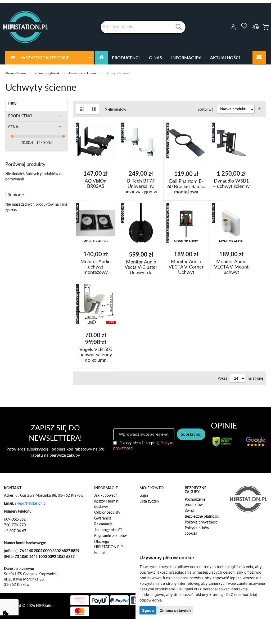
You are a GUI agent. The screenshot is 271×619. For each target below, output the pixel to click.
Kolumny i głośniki (47, 73)
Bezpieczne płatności (202, 516)
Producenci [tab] (20, 116)
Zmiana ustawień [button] (175, 610)
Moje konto (226, 27)
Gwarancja (102, 518)
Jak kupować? (105, 495)
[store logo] (25, 27)
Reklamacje (103, 524)
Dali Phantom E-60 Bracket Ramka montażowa (186, 186)
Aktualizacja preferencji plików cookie (5, 613)
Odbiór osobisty (107, 512)
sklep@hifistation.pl (30, 503)
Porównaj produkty (255, 26)
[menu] (135, 57)
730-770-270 (15, 525)
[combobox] (143, 27)
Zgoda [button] (148, 610)
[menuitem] (49, 57)
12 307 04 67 (15, 531)
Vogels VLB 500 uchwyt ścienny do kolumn (95, 355)
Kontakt (100, 553)
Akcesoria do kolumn (83, 73)
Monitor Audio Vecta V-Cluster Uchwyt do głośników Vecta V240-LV (141, 273)
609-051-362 (15, 519)
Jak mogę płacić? (108, 530)
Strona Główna (16, 73)
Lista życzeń (149, 501)
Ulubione (244, 26)
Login (143, 495)
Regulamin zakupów (110, 536)
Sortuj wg (205, 109)
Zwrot (190, 511)
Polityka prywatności (201, 522)
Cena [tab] (13, 127)
